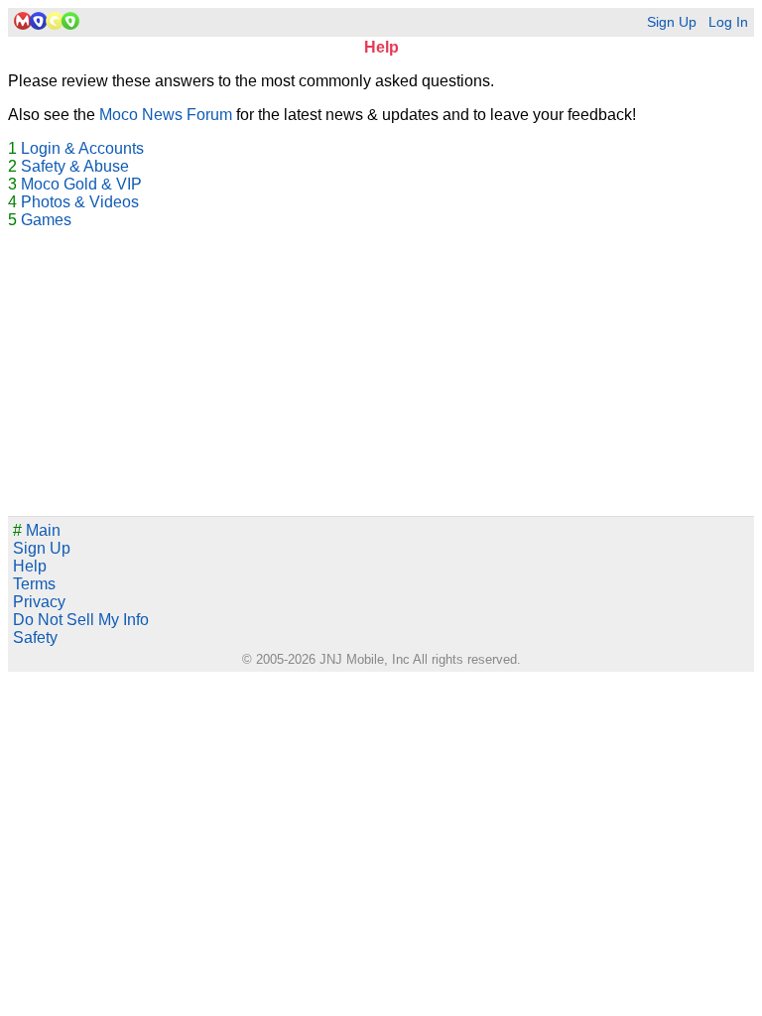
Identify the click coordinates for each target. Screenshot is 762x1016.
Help (30, 566)
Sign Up (672, 22)
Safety (35, 637)
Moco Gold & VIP (81, 184)
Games (46, 219)
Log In (728, 22)
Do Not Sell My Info (81, 619)
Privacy (39, 601)
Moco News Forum (165, 114)
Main (37, 530)
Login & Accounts (82, 148)
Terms (34, 583)
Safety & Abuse (75, 166)
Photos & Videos (80, 201)
